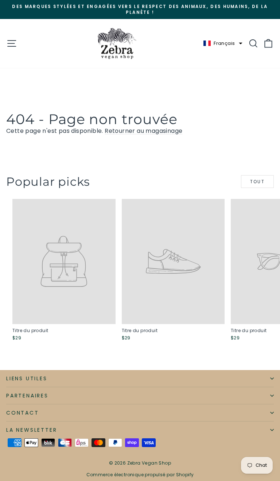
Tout (257, 181)
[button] (222, 43)
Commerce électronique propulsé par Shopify (140, 475)
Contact (22, 412)
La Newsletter (31, 430)
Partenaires (27, 395)
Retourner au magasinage (143, 131)
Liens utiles (26, 378)
